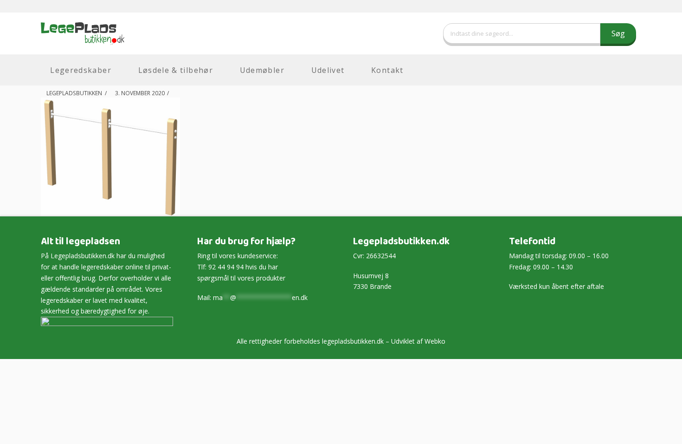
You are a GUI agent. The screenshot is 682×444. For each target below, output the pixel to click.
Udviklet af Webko (418, 341)
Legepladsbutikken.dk (83, 255)
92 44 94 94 (226, 266)
